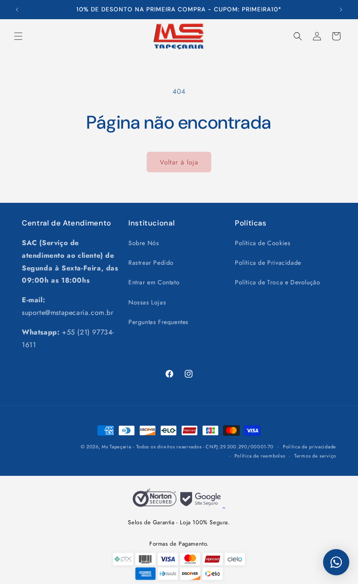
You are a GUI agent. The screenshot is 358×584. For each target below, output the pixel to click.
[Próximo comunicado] (341, 9)
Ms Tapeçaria (116, 446)
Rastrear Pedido (151, 262)
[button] (18, 36)
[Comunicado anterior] (17, 9)
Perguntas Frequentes (158, 322)
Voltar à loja (179, 162)
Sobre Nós (143, 243)
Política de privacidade (309, 446)
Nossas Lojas (147, 302)
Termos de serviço (315, 455)
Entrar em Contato (153, 282)
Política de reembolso (260, 455)
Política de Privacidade (268, 262)
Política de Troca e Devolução (277, 282)
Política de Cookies (262, 243)
